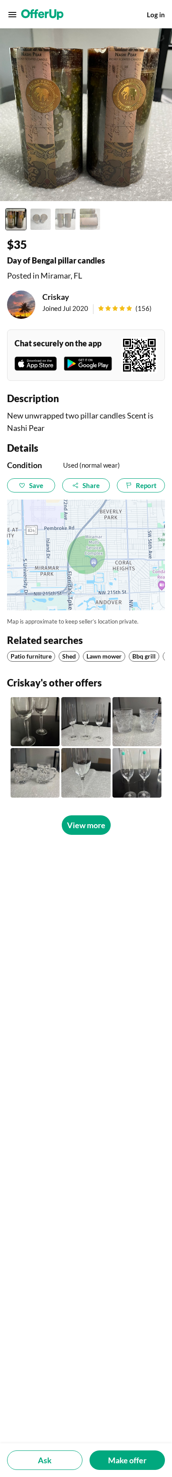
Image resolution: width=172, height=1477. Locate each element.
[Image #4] (90, 219)
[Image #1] (15, 219)
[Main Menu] (12, 14)
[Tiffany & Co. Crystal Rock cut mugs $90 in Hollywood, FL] (35, 772)
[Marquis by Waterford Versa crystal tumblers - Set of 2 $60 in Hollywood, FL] (136, 721)
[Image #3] (65, 219)
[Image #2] (40, 219)
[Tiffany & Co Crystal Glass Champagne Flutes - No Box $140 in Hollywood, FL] (136, 772)
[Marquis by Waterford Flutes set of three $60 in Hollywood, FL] (85, 721)
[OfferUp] (42, 14)
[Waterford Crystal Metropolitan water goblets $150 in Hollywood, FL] (35, 721)
